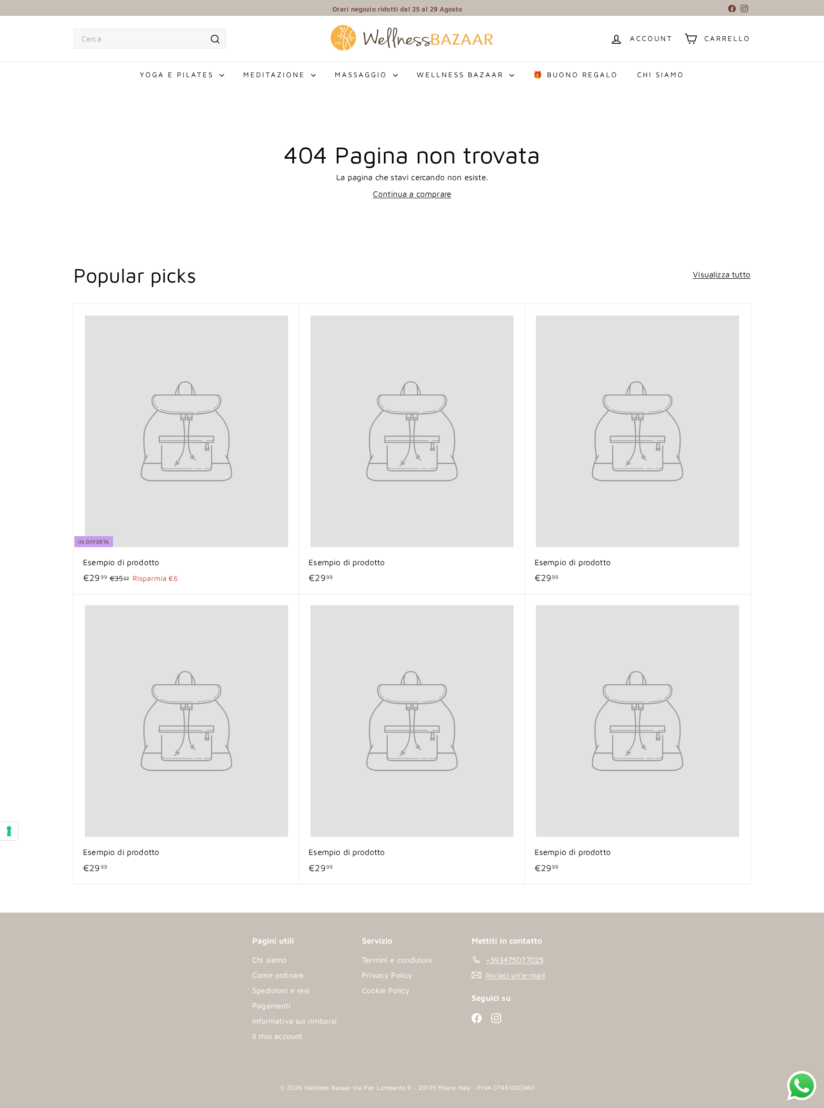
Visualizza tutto (722, 274)
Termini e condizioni (397, 960)
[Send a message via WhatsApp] (801, 1085)
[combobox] (149, 39)
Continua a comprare (412, 194)
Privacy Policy (387, 975)
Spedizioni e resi (280, 990)
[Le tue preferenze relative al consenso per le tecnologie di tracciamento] (9, 831)
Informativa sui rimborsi (294, 1021)
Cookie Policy (386, 990)
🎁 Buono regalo (575, 75)
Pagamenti (271, 1005)
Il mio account (277, 1036)
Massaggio (363, 75)
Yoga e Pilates (178, 75)
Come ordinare (278, 975)
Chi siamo (660, 75)
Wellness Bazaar (462, 75)
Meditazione (276, 75)
